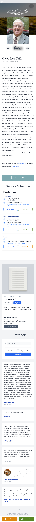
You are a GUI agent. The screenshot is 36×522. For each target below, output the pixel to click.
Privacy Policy (13, 514)
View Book (8, 303)
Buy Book (17, 303)
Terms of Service (22, 514)
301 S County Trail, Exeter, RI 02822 (16, 243)
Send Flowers (25, 246)
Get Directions (10, 209)
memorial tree (22, 163)
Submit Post (18, 354)
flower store (15, 166)
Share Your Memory (10, 326)
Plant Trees (25, 209)
